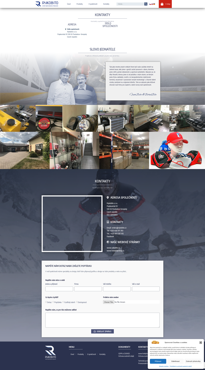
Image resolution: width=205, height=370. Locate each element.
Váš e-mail (136, 284)
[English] (152, 4)
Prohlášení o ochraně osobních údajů (181, 366)
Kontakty (106, 4)
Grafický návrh (69, 302)
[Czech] (150, 4)
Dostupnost (82, 302)
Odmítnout (175, 361)
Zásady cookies (164, 366)
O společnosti (93, 4)
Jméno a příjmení (51, 284)
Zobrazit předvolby (193, 361)
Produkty (80, 4)
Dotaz (49, 302)
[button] (201, 343)
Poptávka (58, 302)
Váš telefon (107, 284)
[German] (154, 4)
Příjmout (158, 361)
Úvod (69, 4)
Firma (76, 284)
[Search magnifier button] (145, 3)
